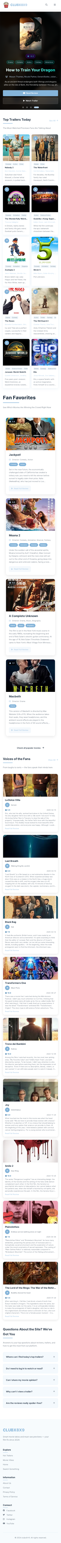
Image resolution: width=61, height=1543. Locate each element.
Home (5, 1464)
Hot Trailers (8, 1455)
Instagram (11, 1519)
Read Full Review (12, 828)
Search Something (11, 1469)
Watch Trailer (32, 101)
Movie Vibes (8, 1460)
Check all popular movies (29, 748)
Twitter (10, 1515)
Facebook (11, 1510)
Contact (6, 1488)
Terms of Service (10, 1496)
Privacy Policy (9, 1492)
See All (52, 121)
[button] (23, 107)
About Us (7, 1483)
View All (51, 760)
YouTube (10, 1523)
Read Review (32, 93)
